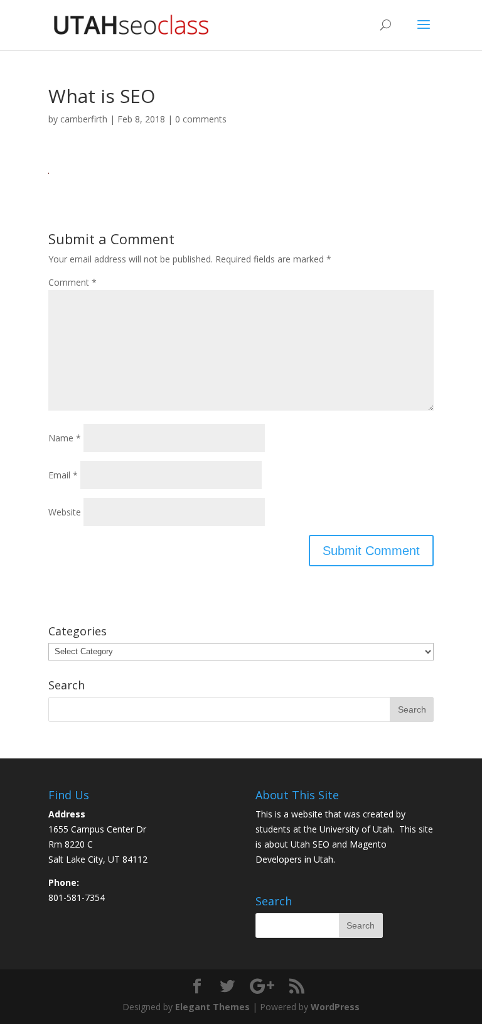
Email (63, 475)
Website (64, 512)
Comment (72, 282)
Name (64, 438)
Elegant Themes (212, 1007)
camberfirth (83, 119)
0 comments (201, 119)
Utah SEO (310, 844)
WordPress (335, 1007)
